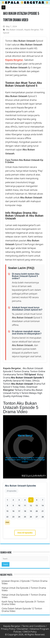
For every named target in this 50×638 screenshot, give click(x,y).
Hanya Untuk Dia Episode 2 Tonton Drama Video (24, 589)
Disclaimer (22, 628)
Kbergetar (8, 389)
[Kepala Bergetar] (25, 2)
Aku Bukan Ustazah (14, 29)
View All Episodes (24, 532)
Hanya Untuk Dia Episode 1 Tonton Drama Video (24, 596)
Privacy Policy (8, 628)
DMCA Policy (30, 631)
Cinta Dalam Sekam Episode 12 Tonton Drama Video (22, 610)
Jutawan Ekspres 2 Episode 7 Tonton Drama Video (24, 582)
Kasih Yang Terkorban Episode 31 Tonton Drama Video (23, 603)
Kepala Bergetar (31, 29)
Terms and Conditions (33, 626)
